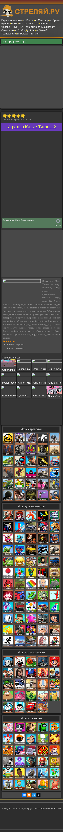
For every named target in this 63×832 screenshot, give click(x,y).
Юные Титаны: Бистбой (46, 382)
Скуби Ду (23, 30)
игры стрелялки (42, 808)
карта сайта (56, 808)
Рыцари (24, 33)
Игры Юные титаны (24, 220)
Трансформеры (10, 33)
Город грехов (9, 382)
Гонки (38, 23)
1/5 (4, 116)
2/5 (9, 116)
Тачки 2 (43, 30)
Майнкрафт (48, 26)
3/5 (13, 116)
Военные (31, 20)
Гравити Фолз (32, 26)
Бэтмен (35, 33)
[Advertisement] (31, 77)
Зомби (17, 23)
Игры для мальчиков (13, 20)
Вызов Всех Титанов (14, 395)
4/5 (18, 116)
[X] (38, 795)
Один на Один (41, 368)
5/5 (22, 116)
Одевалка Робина (27, 395)
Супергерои (44, 20)
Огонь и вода (8, 30)
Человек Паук (9, 26)
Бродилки (7, 23)
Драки (56, 20)
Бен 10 (47, 23)
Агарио (34, 30)
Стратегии (28, 23)
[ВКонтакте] (24, 795)
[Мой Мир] (34, 795)
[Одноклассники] (29, 795)
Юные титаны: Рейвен (45, 395)
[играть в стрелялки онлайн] (31, 16)
